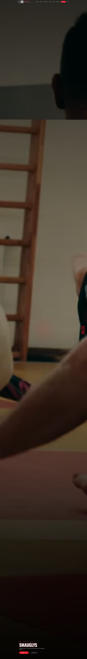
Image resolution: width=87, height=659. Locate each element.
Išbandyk (63, 1)
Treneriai (37, 1)
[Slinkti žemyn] (43, 657)
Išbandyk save (24, 652)
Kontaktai (58, 1)
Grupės (41, 1)
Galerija (54, 1)
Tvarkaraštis (46, 1)
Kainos (50, 1)
